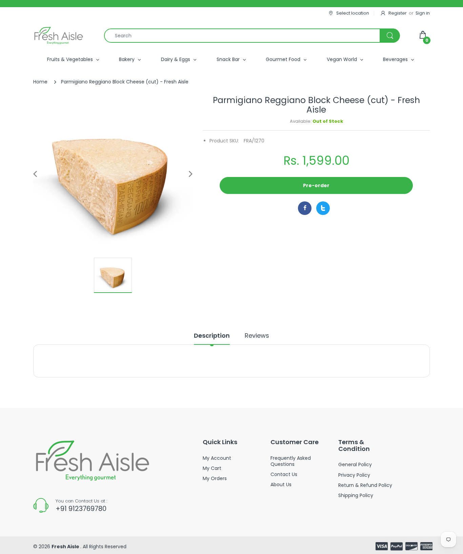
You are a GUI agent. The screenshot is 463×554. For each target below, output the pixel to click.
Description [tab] (212, 336)
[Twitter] (323, 208)
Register (397, 13)
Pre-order (316, 185)
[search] (252, 35)
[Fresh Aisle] (58, 35)
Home (40, 81)
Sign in (423, 13)
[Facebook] (304, 208)
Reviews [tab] (257, 336)
